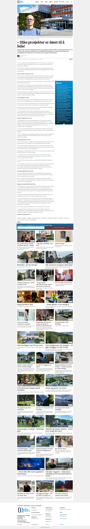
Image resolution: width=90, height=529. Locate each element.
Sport (42, 1)
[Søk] (71, 2)
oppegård (29, 218)
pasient (24, 218)
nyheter (38, 218)
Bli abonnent (61, 1)
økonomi (55, 218)
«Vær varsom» (26, 522)
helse (19, 219)
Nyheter (37, 1)
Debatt (50, 1)
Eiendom (56, 1)
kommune (50, 218)
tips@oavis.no (48, 515)
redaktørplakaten (21, 521)
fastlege (23, 219)
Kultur (46, 1)
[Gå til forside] (21, 1)
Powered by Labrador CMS (45, 527)
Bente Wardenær (63, 514)
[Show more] (64, 124)
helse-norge (66, 218)
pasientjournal (33, 219)
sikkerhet (20, 218)
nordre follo (44, 218)
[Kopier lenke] (72, 59)
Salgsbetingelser (63, 518)
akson (27, 219)
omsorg (34, 218)
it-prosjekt (60, 218)
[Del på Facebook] (70, 59)
